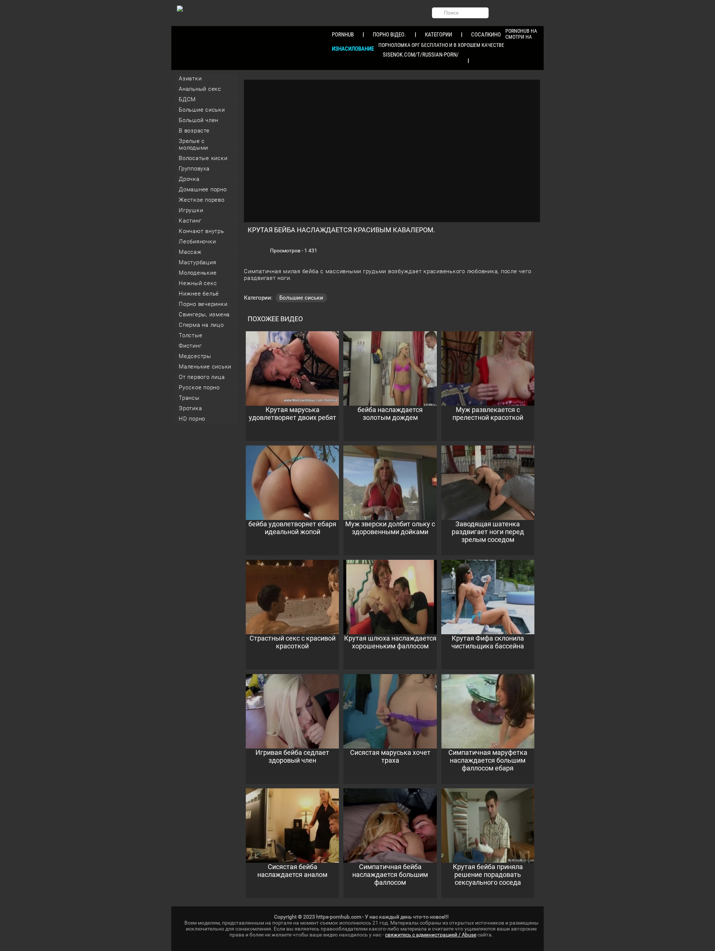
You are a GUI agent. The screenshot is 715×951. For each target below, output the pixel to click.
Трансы (189, 398)
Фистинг (190, 345)
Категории (438, 34)
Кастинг (190, 220)
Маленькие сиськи (205, 366)
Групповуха (194, 168)
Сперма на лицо (201, 325)
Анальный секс (200, 89)
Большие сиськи (202, 109)
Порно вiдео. (389, 34)
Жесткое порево (202, 200)
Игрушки (191, 210)
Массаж (190, 252)
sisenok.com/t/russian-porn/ (421, 54)
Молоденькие (197, 272)
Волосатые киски (203, 158)
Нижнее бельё (199, 293)
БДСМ (187, 99)
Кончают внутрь (201, 231)
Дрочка (189, 179)
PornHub (343, 34)
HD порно (192, 418)
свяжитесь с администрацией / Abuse (430, 935)
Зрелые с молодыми (193, 144)
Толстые (190, 335)
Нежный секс (198, 283)
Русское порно (199, 387)
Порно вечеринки (203, 304)
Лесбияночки (197, 241)
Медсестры (195, 356)
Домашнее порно (203, 189)
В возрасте (194, 130)
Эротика (190, 408)
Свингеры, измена (204, 314)
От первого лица (202, 377)
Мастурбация (197, 262)
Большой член (198, 120)
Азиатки (190, 78)
